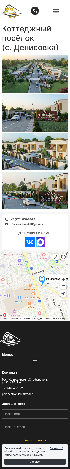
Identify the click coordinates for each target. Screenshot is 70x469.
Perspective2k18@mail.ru (28, 224)
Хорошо (35, 461)
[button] (56, 11)
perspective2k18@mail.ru (18, 394)
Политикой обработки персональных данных (33, 450)
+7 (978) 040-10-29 (23, 219)
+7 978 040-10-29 (13, 388)
